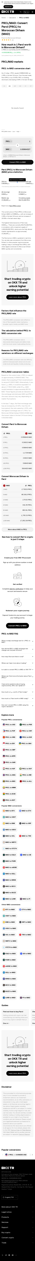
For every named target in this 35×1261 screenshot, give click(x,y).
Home (4, 18)
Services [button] (5, 1222)
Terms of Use (15, 1130)
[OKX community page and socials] (16, 1255)
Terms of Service (24, 1134)
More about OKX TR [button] (10, 1207)
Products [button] (5, 1217)
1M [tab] (20, 86)
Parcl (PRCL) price (15, 206)
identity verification (16, 589)
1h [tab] (4, 86)
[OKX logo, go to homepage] (8, 12)
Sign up (26, 12)
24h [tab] (10, 86)
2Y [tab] (30, 86)
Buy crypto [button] (6, 1232)
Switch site (8, 6)
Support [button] (5, 1227)
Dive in (5, 1023)
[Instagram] (9, 1255)
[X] (2, 1255)
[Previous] (3, 1155)
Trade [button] (4, 1243)
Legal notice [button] (6, 1212)
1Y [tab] (25, 86)
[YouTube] (13, 1255)
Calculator (12, 18)
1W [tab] (15, 86)
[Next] (32, 1155)
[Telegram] (6, 1255)
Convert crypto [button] (8, 1238)
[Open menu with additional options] (32, 11)
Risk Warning (27, 1130)
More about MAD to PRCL (17, 529)
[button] (21, 12)
